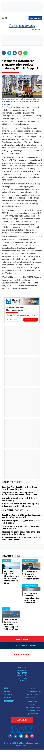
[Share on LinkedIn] (15, 53)
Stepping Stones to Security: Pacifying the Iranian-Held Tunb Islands (21, 533)
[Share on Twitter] (9, 53)
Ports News (30, 698)
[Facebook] (10, 736)
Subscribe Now (30, 320)
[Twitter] (21, 736)
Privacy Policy (22, 678)
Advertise (22, 670)
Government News (33, 707)
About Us (22, 668)
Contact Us (22, 676)
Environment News (33, 711)
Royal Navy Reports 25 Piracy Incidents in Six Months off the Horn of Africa (22, 516)
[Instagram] (32, 736)
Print (8, 645)
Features (7, 691)
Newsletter (23, 645)
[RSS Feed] (27, 736)
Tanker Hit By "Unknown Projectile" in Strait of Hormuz (31, 575)
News (6, 688)
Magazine (8, 698)
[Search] (6, 18)
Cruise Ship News (32, 694)
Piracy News (30, 688)
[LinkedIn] (15, 736)
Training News (31, 704)
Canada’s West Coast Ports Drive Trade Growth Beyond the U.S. (19, 488)
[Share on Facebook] (4, 53)
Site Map (22, 681)
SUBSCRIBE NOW (35, 18)
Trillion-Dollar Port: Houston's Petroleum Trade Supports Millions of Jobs (11, 624)
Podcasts (8, 694)
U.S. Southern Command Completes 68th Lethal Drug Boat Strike (31, 598)
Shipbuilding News (33, 691)
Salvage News (31, 701)
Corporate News (32, 714)
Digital (14, 645)
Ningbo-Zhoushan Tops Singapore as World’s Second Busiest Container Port (19, 493)
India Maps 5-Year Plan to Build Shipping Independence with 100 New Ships (20, 505)
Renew (33, 645)
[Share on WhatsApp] (25, 53)
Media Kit (36, 30)
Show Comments (22, 654)
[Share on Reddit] (20, 53)
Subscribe (22, 720)
